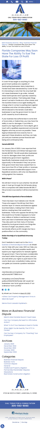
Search (22, 1)
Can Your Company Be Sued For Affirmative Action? (20, 321)
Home (7, 1)
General (7, 366)
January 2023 (9, 344)
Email (17, 1)
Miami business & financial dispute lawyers (17, 243)
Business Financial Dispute (14, 360)
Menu (31, 1)
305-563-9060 (20, 19)
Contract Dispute (10, 364)
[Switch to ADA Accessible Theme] (2, 426)
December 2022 (10, 346)
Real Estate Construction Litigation (17, 374)
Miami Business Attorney (10, 43)
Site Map (24, 422)
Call (12, 1)
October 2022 (9, 350)
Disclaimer (15, 422)
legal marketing (13, 418)
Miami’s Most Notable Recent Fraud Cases (20, 317)
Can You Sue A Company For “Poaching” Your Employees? (21, 334)
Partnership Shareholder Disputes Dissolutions (17, 371)
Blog (21, 43)
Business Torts (9, 362)
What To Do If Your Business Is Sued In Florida (21, 325)
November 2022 (10, 348)
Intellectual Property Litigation (15, 368)
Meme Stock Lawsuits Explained (14, 303)
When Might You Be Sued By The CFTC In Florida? (19, 329)
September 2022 (10, 352)
